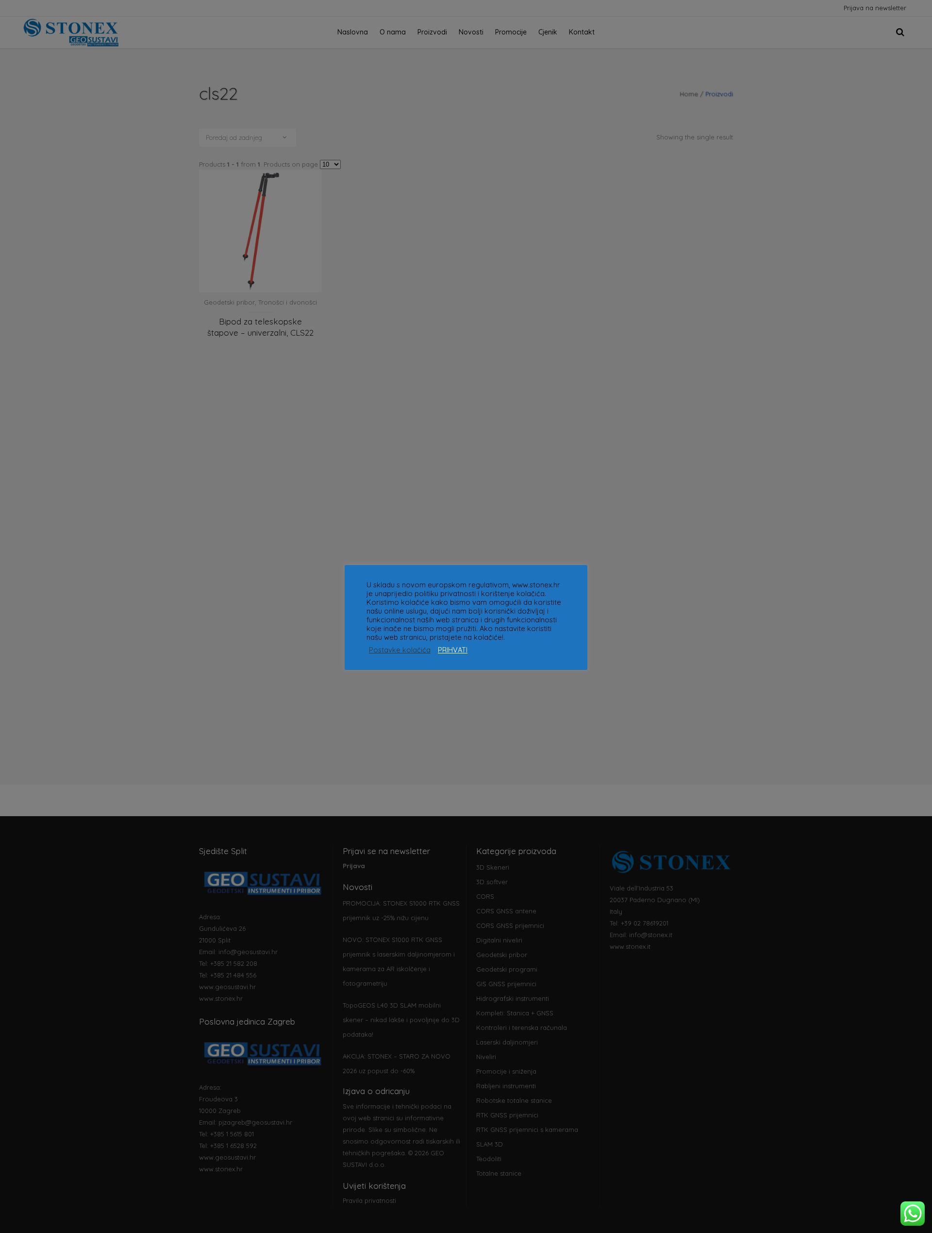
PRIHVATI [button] (452, 650)
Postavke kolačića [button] (400, 650)
